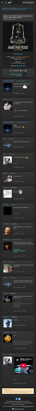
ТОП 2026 (16, 213)
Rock (14, 19)
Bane (4, 154)
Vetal (4, 99)
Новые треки (8, 19)
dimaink (5, 173)
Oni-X (4, 262)
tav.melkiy (5, 204)
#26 (15, 112)
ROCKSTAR (6, 317)
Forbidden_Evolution (16, 74)
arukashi (5, 293)
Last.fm (15, 163)
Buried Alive (6, 223)
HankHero (5, 187)
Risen (4, 138)
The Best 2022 (16, 305)
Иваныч (5, 277)
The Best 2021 (16, 304)
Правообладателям (28, 406)
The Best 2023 (16, 307)
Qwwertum (6, 332)
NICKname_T (6, 239)
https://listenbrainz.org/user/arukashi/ (22, 303)
